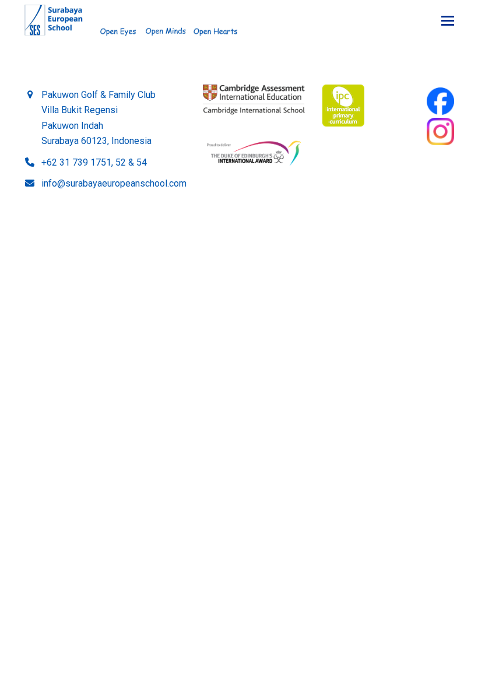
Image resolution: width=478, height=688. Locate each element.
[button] (447, 21)
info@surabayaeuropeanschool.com (114, 183)
